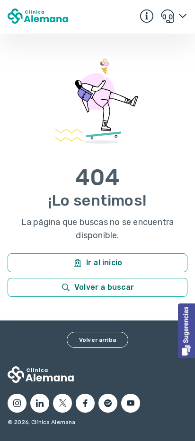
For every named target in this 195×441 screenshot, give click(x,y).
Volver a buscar (104, 287)
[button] (186, 330)
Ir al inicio (104, 262)
